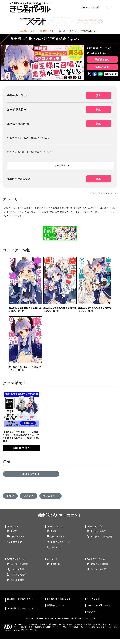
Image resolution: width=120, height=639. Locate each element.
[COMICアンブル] (89, 21)
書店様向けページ (55, 605)
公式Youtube (17, 537)
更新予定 (85, 7)
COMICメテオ (46, 31)
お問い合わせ (93, 612)
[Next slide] (101, 21)
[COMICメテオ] (33, 21)
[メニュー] (113, 7)
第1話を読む (102, 67)
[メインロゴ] (30, 7)
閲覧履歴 (95, 7)
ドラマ (10, 496)
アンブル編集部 (98, 531)
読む (98, 95)
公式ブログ (16, 542)
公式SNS (55, 564)
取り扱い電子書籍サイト (59, 599)
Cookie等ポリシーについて (20, 608)
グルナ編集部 (17, 569)
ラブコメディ (50, 496)
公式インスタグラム (61, 542)
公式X (14, 531)
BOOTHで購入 (21, 448)
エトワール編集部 (19, 564)
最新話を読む (102, 59)
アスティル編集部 (99, 564)
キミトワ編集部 (18, 575)
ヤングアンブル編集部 (102, 537)
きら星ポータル (27, 31)
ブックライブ (93, 599)
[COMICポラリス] (61, 21)
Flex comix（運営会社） (99, 605)
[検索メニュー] (106, 7)
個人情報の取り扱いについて (20, 600)
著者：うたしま (31, 474)
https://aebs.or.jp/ (29, 630)
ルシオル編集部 (18, 580)
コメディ (29, 496)
